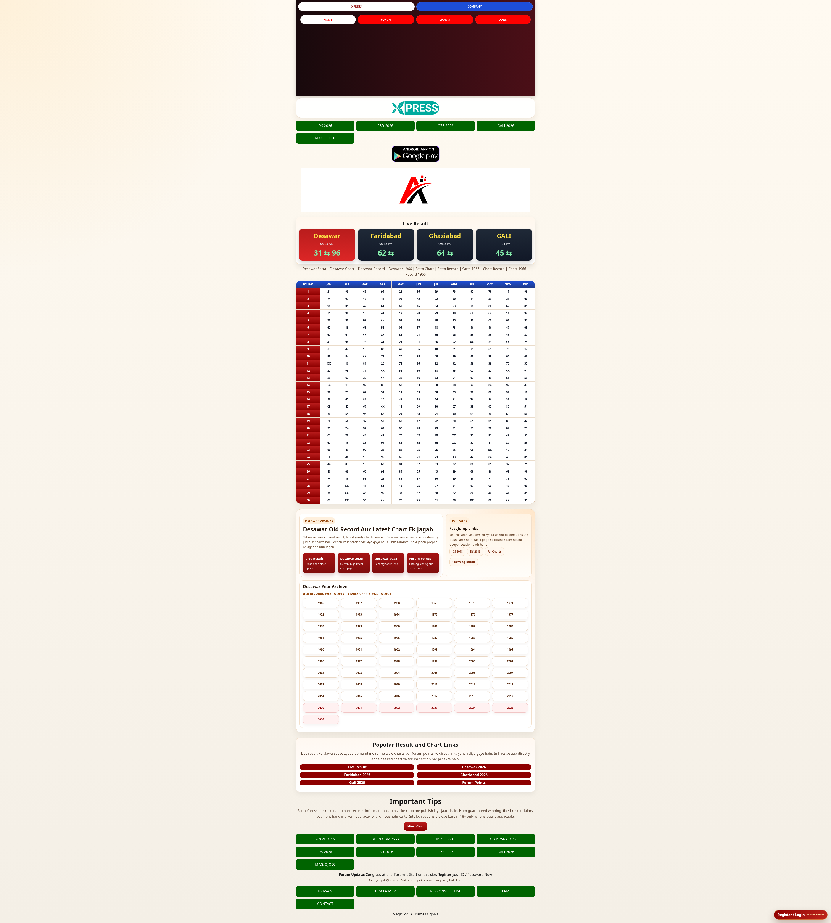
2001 (510, 661)
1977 (510, 614)
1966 (321, 603)
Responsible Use (445, 891)
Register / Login (801, 914)
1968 (397, 603)
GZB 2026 (446, 125)
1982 (472, 626)
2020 (321, 708)
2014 (321, 696)
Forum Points (474, 782)
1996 (321, 661)
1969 (434, 603)
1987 (434, 638)
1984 (321, 638)
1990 (321, 649)
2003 (359, 673)
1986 (397, 638)
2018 (472, 696)
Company (475, 6)
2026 (321, 719)
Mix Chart (445, 838)
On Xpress (325, 838)
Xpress (356, 6)
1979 (359, 626)
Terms (506, 891)
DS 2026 (325, 125)
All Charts (494, 551)
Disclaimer (385, 891)
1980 (397, 626)
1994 (472, 649)
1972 (321, 614)
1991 (359, 649)
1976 (472, 614)
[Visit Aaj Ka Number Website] (415, 190)
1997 (359, 661)
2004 (397, 673)
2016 (397, 696)
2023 (434, 708)
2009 (359, 684)
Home (328, 19)
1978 (321, 626)
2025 (510, 708)
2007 (510, 673)
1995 (510, 649)
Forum (386, 19)
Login (503, 19)
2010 (397, 684)
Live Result (357, 767)
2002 (321, 673)
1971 (510, 603)
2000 (472, 661)
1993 (434, 649)
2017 (434, 696)
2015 (359, 696)
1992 (397, 649)
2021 (359, 708)
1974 (397, 614)
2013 (510, 684)
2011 (434, 684)
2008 (321, 684)
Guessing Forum (463, 562)
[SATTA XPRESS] (415, 108)
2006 (472, 673)
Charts (445, 19)
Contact (325, 903)
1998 (397, 661)
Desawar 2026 (474, 767)
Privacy (325, 891)
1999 (434, 661)
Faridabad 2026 (357, 774)
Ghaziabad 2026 (474, 774)
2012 (472, 684)
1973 (359, 614)
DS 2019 (475, 551)
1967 (359, 603)
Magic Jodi (325, 138)
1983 (510, 626)
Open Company (385, 838)
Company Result (505, 838)
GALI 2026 (505, 125)
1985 (359, 638)
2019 (510, 696)
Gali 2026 (357, 782)
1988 (472, 638)
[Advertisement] (415, 61)
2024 (472, 708)
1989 (510, 638)
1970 (472, 603)
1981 (434, 626)
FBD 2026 (385, 125)
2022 (397, 708)
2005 (434, 673)
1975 (434, 614)
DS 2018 (457, 551)
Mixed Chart (415, 826)
